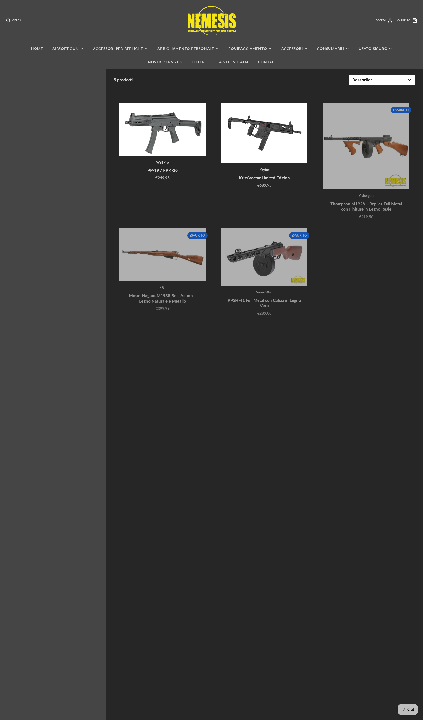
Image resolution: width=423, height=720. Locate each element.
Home (37, 48)
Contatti (267, 62)
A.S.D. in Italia (234, 62)
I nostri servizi (161, 62)
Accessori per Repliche (118, 48)
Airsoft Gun (65, 48)
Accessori (292, 48)
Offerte (201, 62)
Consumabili (330, 48)
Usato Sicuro (373, 48)
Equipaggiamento (247, 48)
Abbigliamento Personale (185, 48)
